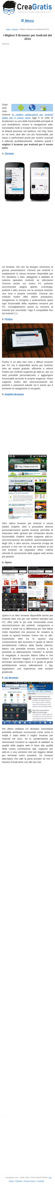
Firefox (9, 319)
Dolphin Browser (14, 394)
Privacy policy (30, 1181)
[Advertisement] (27, 74)
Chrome (9, 153)
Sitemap (18, 1181)
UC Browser (11, 677)
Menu (29, 20)
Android (15, 29)
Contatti (41, 1181)
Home (8, 29)
